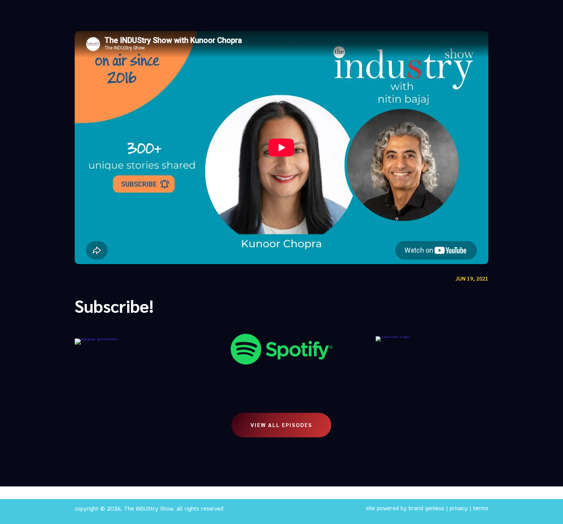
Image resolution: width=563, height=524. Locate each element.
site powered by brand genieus (405, 508)
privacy (459, 508)
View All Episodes (281, 424)
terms (480, 508)
